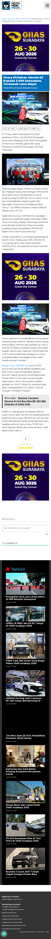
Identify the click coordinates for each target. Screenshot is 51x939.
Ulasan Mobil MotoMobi (12, 919)
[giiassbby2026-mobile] (25, 47)
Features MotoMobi (10, 916)
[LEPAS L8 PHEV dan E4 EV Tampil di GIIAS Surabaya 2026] (25, 613)
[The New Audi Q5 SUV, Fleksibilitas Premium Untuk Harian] (25, 720)
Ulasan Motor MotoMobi (12, 922)
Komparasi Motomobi (11, 929)
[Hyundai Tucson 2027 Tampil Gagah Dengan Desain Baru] (25, 858)
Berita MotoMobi (9, 913)
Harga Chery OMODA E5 (15, 365)
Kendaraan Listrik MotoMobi (14, 925)
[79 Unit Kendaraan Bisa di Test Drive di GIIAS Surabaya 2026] (25, 825)
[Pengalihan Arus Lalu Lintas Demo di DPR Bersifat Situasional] (25, 583)
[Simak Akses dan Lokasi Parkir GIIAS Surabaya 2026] (25, 792)
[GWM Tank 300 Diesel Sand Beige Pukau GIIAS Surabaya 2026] (25, 645)
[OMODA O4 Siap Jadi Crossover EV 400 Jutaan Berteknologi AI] (25, 683)
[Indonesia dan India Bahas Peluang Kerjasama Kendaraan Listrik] (25, 756)
